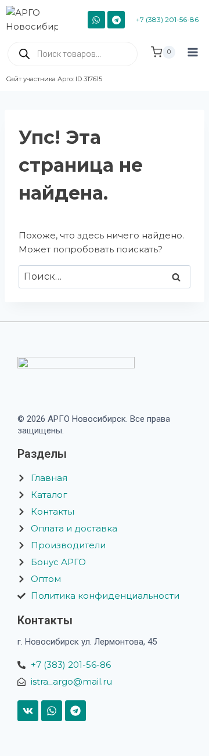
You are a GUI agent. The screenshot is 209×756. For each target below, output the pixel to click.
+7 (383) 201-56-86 (167, 19)
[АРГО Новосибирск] (36, 20)
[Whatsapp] (51, 710)
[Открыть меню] (192, 62)
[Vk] (27, 710)
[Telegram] (116, 19)
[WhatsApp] (96, 19)
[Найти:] (104, 276)
